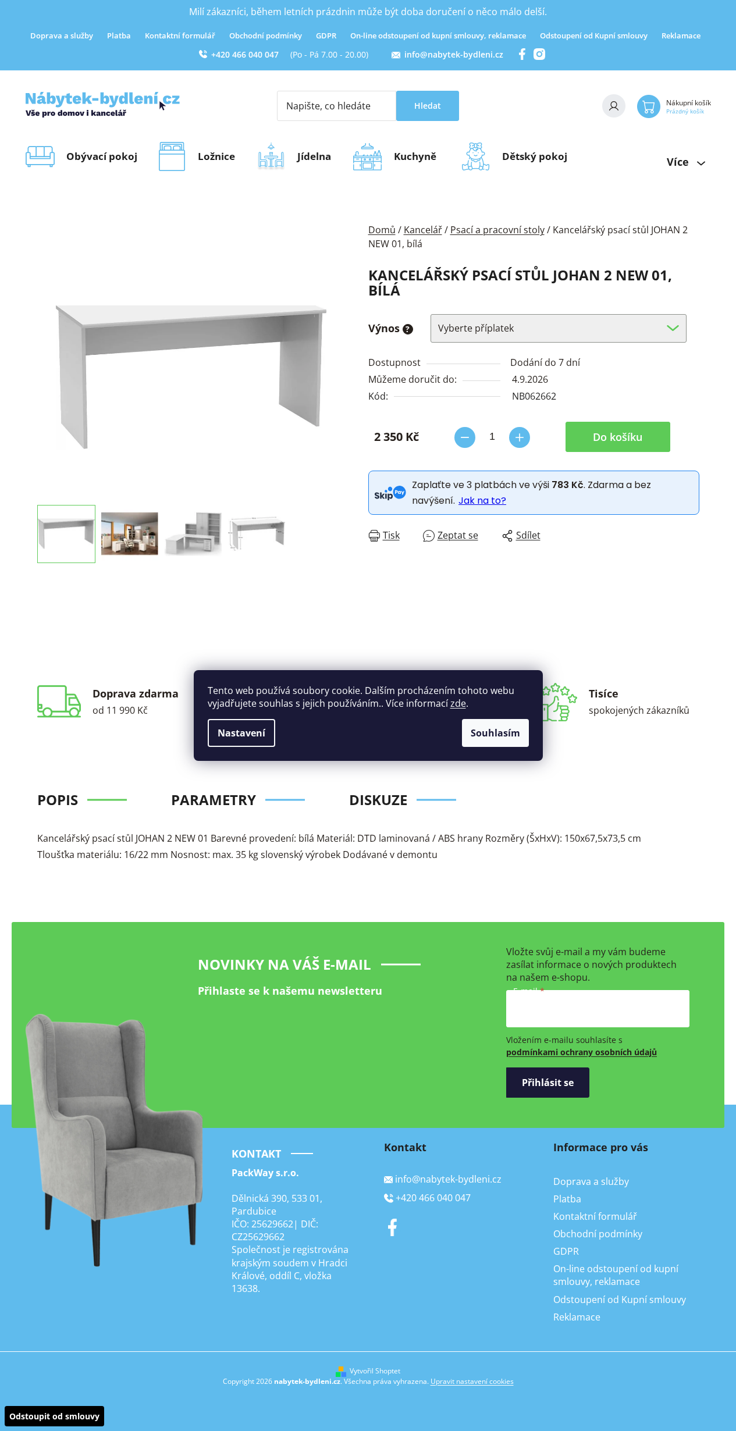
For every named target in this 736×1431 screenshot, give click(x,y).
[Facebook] (392, 1227)
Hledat (427, 105)
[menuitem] (106, 156)
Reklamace (681, 35)
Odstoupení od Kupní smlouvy (594, 35)
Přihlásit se (548, 1082)
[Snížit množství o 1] (464, 437)
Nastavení (241, 733)
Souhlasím (495, 733)
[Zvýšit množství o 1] (519, 437)
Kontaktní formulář (180, 35)
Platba (119, 35)
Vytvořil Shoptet (375, 1371)
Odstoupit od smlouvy (54, 1416)
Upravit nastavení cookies (472, 1381)
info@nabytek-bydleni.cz (453, 54)
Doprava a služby (61, 35)
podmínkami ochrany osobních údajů (581, 1052)
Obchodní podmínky (265, 35)
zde (458, 703)
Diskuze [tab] (378, 799)
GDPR (326, 35)
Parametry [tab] (213, 799)
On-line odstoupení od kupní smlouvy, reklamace (438, 35)
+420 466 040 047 (245, 54)
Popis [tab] (57, 799)
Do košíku (617, 437)
